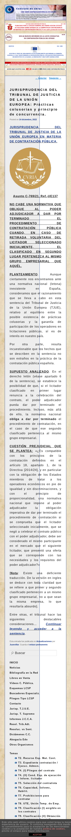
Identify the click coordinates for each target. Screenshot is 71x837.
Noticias (15, 667)
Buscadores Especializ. (25, 693)
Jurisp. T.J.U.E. (20, 708)
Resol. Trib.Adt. (20, 724)
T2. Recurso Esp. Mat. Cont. (37, 758)
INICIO (14, 662)
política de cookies (54, 829)
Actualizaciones (44, 641)
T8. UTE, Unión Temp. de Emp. (39, 803)
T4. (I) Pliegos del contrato (36, 770)
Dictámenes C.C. (20, 734)
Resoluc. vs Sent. (21, 729)
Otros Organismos (21, 744)
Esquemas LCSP (20, 688)
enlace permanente (38, 644)
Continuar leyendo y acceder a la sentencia (36, 629)
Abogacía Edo (19, 739)
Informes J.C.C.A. (21, 719)
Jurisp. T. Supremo (22, 713)
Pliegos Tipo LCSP (22, 698)
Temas (14, 753)
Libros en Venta (20, 678)
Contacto (15, 703)
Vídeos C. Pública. (22, 683)
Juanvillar (14, 644)
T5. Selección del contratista (37, 783)
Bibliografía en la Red (24, 672)
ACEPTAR (37, 835)
